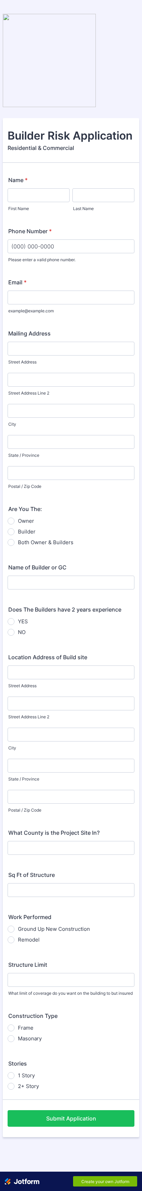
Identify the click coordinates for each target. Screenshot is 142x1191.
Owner (26, 521)
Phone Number (30, 231)
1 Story (26, 1075)
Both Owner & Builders (45, 542)
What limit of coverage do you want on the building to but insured (70, 993)
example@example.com (31, 310)
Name (18, 180)
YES (23, 621)
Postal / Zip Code (24, 486)
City (12, 424)
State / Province (23, 455)
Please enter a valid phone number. (41, 259)
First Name (18, 208)
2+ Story (28, 1086)
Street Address (22, 362)
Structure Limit (27, 964)
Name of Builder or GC (37, 567)
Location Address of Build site (47, 657)
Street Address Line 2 (28, 393)
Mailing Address (29, 333)
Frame (25, 1027)
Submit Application (71, 1118)
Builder (27, 531)
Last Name (83, 208)
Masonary (30, 1038)
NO (22, 632)
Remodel (29, 939)
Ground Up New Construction (54, 929)
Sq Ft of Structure (31, 874)
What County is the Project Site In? (54, 832)
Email (17, 282)
